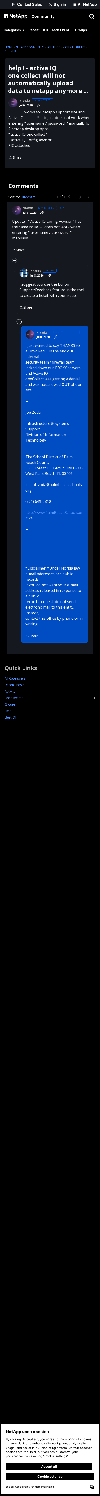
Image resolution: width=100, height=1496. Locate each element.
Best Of (10, 717)
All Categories (15, 678)
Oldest (27, 197)
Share (14, 157)
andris (35, 271)
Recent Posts (15, 685)
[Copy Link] (38, 105)
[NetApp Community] (29, 16)
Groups (10, 704)
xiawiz (25, 101)
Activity (10, 691)
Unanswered (50, 698)
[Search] (91, 16)
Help (8, 711)
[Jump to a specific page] (88, 196)
